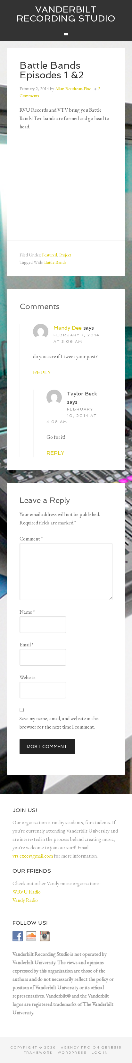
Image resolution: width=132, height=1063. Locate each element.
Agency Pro (76, 1047)
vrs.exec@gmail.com (32, 855)
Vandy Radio (25, 900)
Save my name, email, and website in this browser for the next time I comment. (59, 722)
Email (26, 644)
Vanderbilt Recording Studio (65, 14)
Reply (42, 372)
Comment (31, 538)
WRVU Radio (26, 891)
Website (28, 677)
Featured (49, 255)
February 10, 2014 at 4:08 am (71, 415)
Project (65, 255)
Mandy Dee (68, 328)
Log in (100, 1052)
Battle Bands (55, 262)
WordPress (72, 1052)
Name (27, 612)
